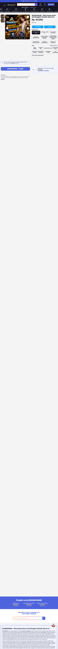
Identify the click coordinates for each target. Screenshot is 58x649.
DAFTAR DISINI (38, 26)
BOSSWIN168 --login (15, 69)
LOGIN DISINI (50, 26)
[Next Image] (28, 28)
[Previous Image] (7, 28)
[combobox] (26, 4)
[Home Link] (11, 4)
